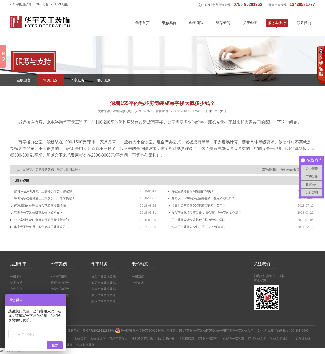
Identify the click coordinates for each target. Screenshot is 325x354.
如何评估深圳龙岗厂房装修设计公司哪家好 (43, 191)
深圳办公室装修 (195, 330)
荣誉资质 (16, 283)
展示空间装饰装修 (103, 295)
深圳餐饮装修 (85, 345)
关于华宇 (250, 23)
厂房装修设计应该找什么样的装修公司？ (198, 220)
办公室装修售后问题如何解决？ (192, 191)
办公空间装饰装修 (103, 277)
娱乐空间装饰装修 (103, 301)
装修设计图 (98, 339)
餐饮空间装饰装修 (103, 289)
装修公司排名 (279, 339)
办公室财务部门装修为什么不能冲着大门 (41, 220)
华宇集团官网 (22, 4)
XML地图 (42, 4)
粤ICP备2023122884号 (98, 330)
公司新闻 (138, 277)
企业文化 (16, 289)
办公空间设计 (60, 277)
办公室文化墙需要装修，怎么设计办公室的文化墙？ (206, 212)
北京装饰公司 (166, 339)
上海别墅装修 (301, 339)
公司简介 (16, 277)
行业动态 (138, 283)
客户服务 (104, 80)
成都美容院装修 (142, 339)
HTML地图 (61, 4)
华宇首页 (142, 23)
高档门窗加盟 (118, 339)
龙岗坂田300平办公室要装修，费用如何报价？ (203, 198)
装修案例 (169, 23)
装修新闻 (223, 23)
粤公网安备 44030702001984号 (142, 330)
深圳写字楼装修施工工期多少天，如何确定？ (44, 198)
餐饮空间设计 (60, 289)
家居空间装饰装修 (103, 283)
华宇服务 (77, 80)
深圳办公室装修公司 (239, 330)
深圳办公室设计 (208, 339)
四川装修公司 (257, 339)
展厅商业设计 (60, 283)
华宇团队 (196, 23)
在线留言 (24, 80)
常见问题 (50, 80)
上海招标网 (186, 339)
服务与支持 (277, 23)
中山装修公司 (77, 339)
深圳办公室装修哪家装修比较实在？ (38, 212)
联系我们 (304, 23)
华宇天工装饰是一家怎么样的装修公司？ (41, 227)
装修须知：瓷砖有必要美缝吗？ (287, 169)
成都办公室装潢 (233, 339)
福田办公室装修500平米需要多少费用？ (198, 205)
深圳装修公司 (216, 330)
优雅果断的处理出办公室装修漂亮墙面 (40, 205)
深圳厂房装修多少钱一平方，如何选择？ (53, 169)
